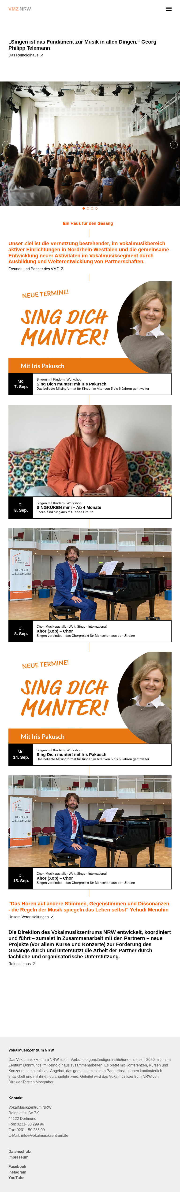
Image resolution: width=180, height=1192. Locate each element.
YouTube (16, 1178)
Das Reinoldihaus (23, 55)
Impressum (18, 1157)
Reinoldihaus (19, 964)
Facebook (17, 1167)
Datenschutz (19, 1152)
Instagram (17, 1172)
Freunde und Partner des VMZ (33, 269)
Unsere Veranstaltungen (28, 917)
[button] (174, 144)
